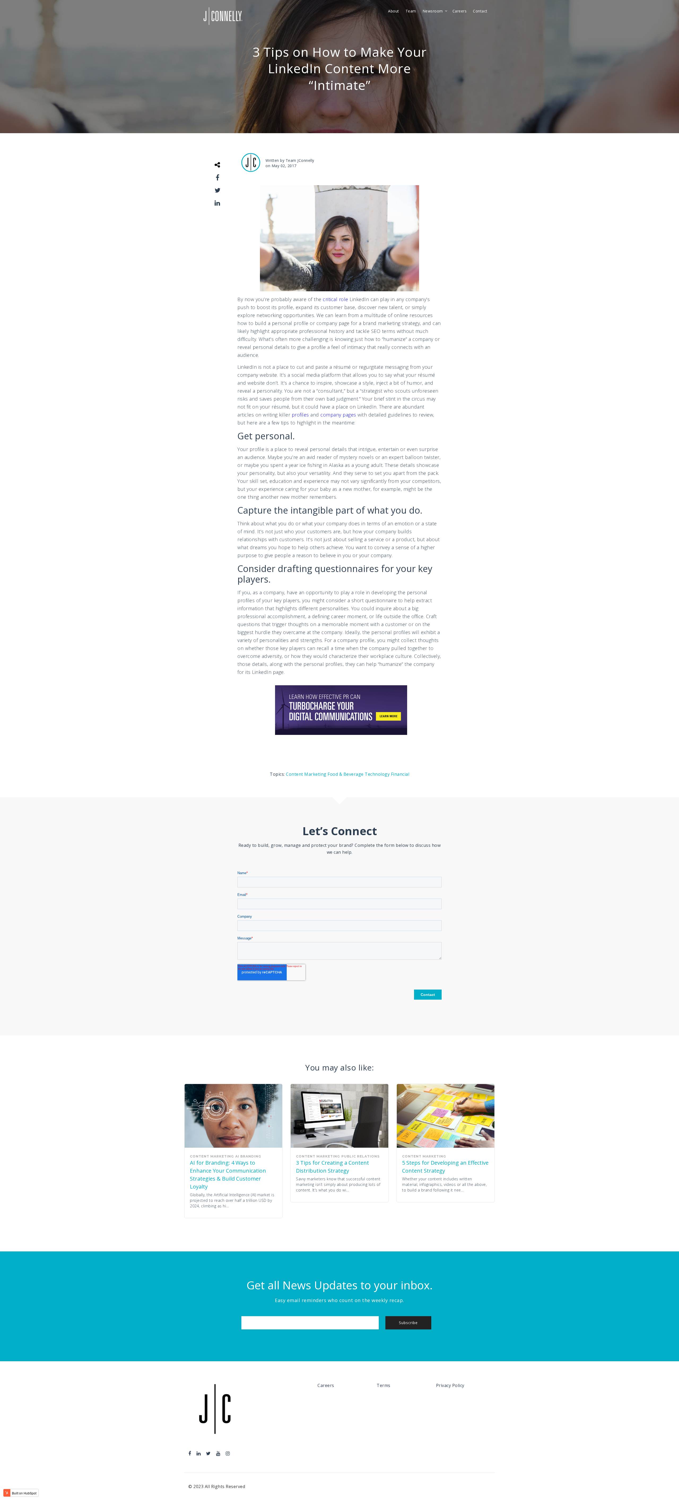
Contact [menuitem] (480, 11)
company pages (338, 414)
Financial (400, 774)
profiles (300, 414)
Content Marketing (307, 774)
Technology (378, 774)
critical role (335, 299)
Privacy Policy (450, 1385)
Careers (325, 1385)
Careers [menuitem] (459, 11)
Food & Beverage (346, 774)
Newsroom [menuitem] (433, 11)
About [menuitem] (393, 11)
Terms (383, 1385)
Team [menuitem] (411, 11)
